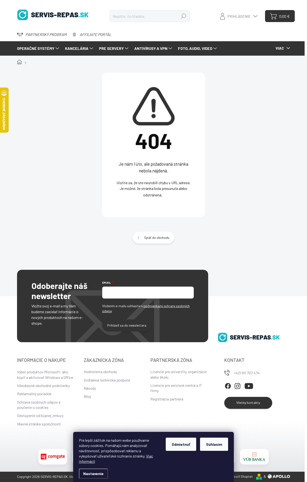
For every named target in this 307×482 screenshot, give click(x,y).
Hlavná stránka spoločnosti (39, 424)
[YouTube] (248, 385)
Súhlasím (214, 444)
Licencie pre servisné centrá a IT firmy (176, 388)
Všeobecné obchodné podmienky (43, 385)
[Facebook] (227, 385)
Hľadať (183, 16)
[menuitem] (38, 48)
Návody (90, 388)
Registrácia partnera (166, 399)
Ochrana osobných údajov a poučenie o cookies (38, 405)
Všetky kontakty (248, 402)
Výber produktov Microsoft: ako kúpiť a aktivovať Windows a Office (45, 374)
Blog (87, 396)
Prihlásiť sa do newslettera (126, 325)
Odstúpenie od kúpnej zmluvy (40, 415)
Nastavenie (93, 473)
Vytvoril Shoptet (241, 476)
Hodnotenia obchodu (100, 371)
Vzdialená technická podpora (107, 380)
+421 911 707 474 (247, 372)
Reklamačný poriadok (34, 393)
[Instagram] (237, 385)
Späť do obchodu (156, 237)
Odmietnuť (181, 444)
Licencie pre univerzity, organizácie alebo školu (178, 374)
